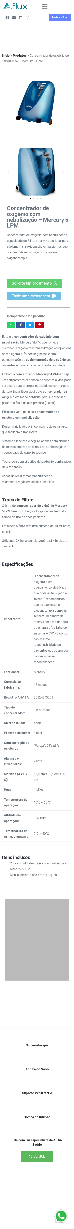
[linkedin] (20, 17)
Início (6, 55)
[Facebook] (7, 17)
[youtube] (14, 17)
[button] (8, 171)
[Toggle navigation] (45, 6)
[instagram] (27, 17)
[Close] (66, 1222)
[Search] (62, 6)
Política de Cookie (36, 1225)
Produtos (20, 55)
